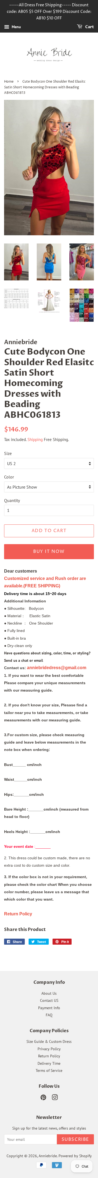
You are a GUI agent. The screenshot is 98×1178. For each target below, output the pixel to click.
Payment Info (49, 1007)
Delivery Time (49, 1063)
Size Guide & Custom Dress (49, 1041)
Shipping (35, 439)
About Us (49, 993)
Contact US (49, 1000)
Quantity (12, 500)
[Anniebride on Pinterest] (43, 1098)
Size (8, 453)
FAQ (49, 1014)
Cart (89, 27)
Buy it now (49, 552)
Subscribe (75, 1139)
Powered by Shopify (75, 1155)
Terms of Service (49, 1070)
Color (9, 477)
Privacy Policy (49, 1048)
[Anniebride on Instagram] (55, 1098)
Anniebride (48, 1155)
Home (9, 81)
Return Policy (49, 1056)
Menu (16, 27)
